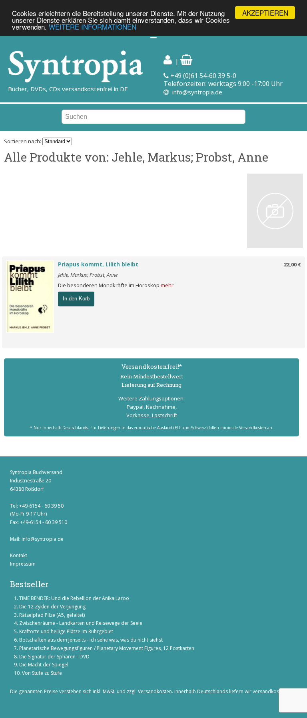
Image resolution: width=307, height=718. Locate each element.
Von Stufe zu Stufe (42, 673)
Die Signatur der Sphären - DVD (54, 656)
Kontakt (18, 555)
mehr (167, 285)
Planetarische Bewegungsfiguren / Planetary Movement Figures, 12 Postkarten (106, 648)
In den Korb (76, 299)
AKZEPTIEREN (265, 13)
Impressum (23, 563)
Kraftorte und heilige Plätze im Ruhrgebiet (66, 631)
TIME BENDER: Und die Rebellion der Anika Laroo (74, 598)
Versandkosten (155, 691)
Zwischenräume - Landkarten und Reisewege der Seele (80, 623)
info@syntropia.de (197, 92)
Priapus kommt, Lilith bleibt (98, 264)
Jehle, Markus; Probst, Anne (88, 274)
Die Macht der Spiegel (43, 664)
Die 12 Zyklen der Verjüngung (52, 606)
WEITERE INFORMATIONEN (92, 27)
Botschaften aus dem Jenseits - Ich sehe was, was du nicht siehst (91, 639)
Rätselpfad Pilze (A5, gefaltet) (52, 615)
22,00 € (292, 264)
